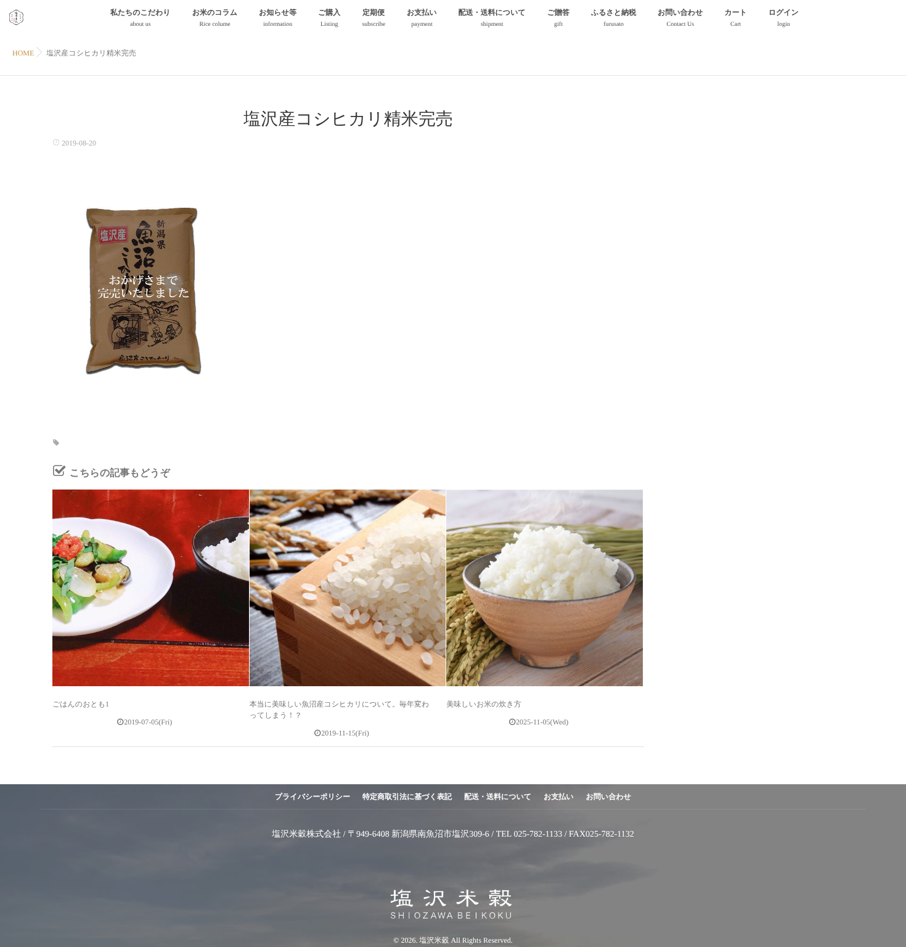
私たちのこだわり (140, 18)
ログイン (784, 18)
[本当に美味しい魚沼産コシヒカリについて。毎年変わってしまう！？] (348, 588)
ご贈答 (558, 18)
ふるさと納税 (613, 18)
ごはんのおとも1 (80, 704)
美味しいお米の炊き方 (483, 704)
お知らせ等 (277, 18)
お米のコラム (214, 18)
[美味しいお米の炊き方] (544, 588)
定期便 (373, 18)
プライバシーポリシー (312, 796)
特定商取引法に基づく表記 (407, 796)
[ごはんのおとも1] (150, 588)
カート (735, 18)
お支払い (422, 18)
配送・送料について (492, 18)
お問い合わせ (680, 18)
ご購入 (329, 18)
